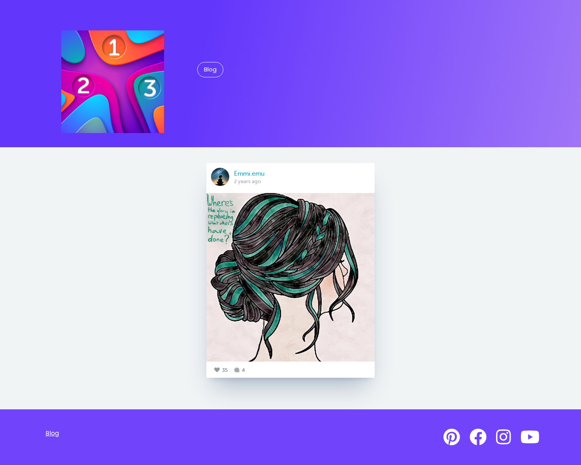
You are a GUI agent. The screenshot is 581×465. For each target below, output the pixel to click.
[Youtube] (530, 437)
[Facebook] (478, 437)
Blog (210, 69)
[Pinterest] (451, 437)
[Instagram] (503, 437)
